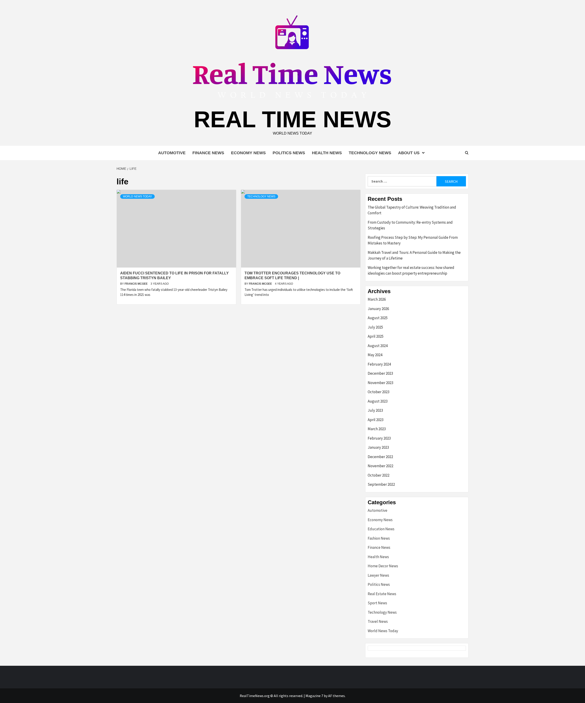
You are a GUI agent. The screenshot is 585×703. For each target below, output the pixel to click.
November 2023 (380, 382)
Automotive (172, 153)
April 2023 (375, 419)
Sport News (377, 602)
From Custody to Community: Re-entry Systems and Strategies (410, 225)
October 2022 (378, 475)
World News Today (137, 196)
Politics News (289, 153)
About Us (409, 153)
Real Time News (292, 119)
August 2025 (378, 317)
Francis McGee (136, 283)
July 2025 (375, 327)
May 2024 (375, 354)
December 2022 (380, 456)
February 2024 (379, 364)
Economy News (248, 153)
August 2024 (378, 345)
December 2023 (380, 373)
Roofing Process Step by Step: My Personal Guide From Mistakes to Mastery (413, 240)
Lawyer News (378, 575)
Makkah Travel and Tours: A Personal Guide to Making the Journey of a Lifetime (414, 255)
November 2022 (380, 465)
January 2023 (378, 447)
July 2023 (375, 410)
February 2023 (379, 438)
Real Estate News (382, 593)
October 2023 (378, 391)
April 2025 (375, 336)
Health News (327, 153)
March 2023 (377, 428)
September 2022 (381, 484)
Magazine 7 (314, 695)
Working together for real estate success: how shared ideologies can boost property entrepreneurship (411, 270)
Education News (381, 528)
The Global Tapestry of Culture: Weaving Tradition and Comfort (412, 210)
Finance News (208, 153)
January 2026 (378, 308)
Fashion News (379, 538)
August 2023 (378, 401)
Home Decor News (383, 565)
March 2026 (377, 299)
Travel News (378, 621)
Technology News (370, 153)
